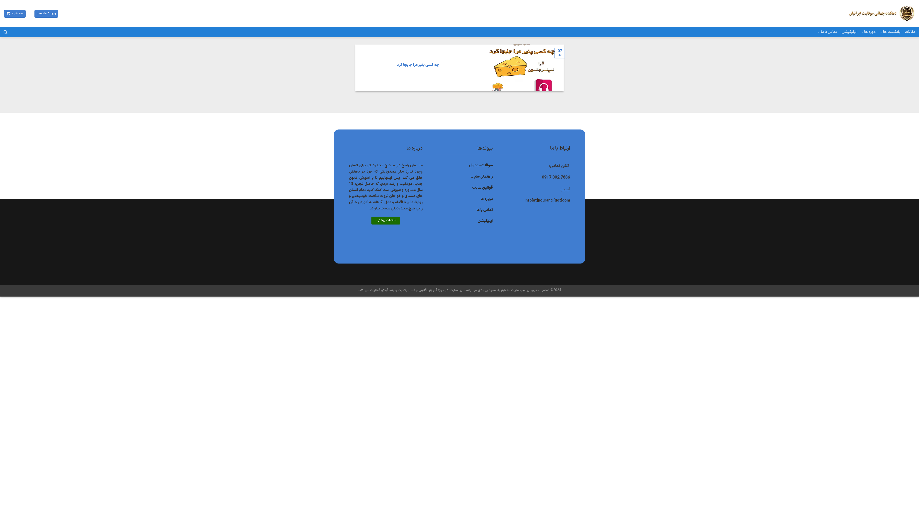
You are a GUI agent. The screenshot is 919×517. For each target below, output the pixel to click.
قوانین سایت (482, 188)
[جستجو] (5, 32)
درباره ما (487, 199)
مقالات (910, 32)
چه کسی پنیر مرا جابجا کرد (418, 64)
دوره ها (869, 32)
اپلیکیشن (849, 32)
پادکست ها (891, 32)
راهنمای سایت (482, 177)
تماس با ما (829, 32)
